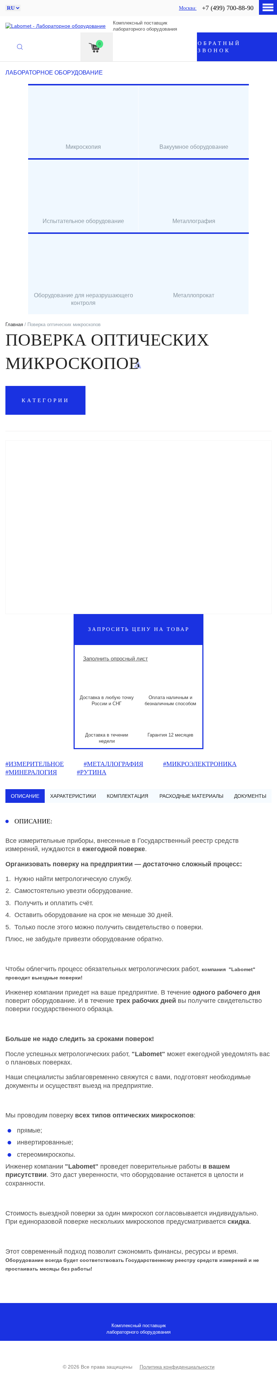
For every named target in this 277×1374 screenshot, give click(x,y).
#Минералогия (31, 772)
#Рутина (91, 772)
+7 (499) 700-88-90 (228, 8)
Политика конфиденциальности (177, 1367)
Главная (14, 324)
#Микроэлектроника (200, 764)
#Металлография (113, 764)
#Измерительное (34, 764)
